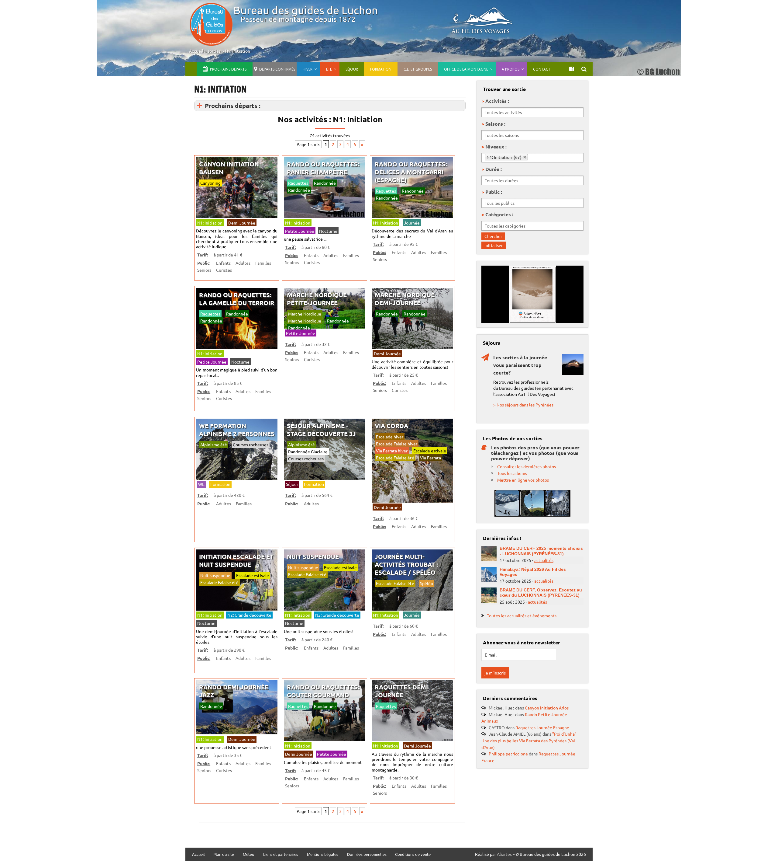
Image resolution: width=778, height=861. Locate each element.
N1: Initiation (237, 51)
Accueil (196, 51)
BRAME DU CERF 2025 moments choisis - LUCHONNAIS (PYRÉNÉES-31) (541, 551)
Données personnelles (367, 854)
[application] (532, 294)
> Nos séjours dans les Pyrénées (523, 404)
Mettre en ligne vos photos (523, 480)
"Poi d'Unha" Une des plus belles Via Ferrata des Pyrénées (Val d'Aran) (529, 740)
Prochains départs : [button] (232, 106)
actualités (543, 560)
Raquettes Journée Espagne (542, 727)
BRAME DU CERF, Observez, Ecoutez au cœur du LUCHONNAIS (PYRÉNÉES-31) (541, 592)
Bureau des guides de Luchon (305, 9)
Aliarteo (504, 854)
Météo (248, 854)
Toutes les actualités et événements (521, 615)
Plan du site (223, 854)
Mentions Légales (322, 854)
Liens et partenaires (280, 854)
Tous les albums (512, 473)
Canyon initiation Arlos (547, 707)
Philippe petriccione (508, 753)
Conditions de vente (413, 854)
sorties (214, 51)
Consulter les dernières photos (526, 466)
